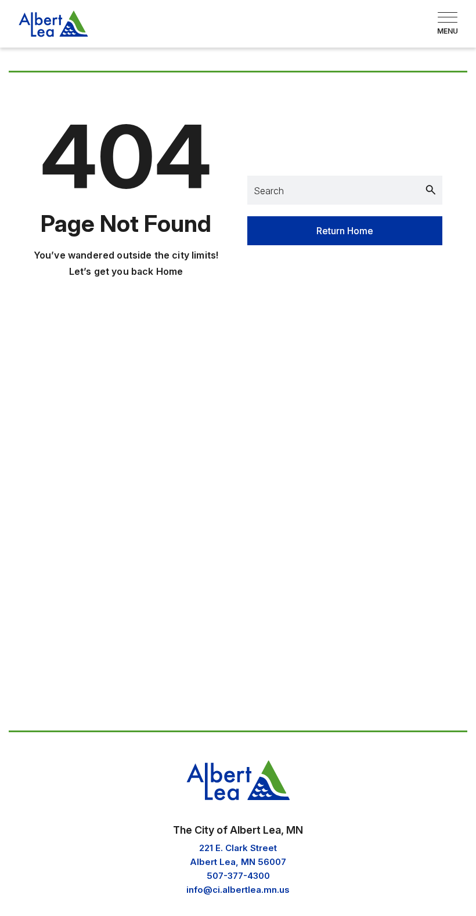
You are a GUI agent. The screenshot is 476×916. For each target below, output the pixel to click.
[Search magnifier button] (430, 190)
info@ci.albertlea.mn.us (238, 889)
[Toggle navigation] (447, 23)
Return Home (344, 231)
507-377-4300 (238, 875)
